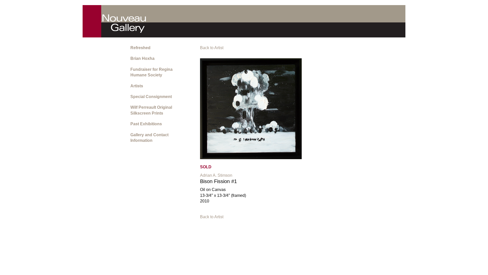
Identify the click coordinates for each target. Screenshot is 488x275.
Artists (136, 86)
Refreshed (140, 48)
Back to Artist (211, 48)
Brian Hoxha (142, 58)
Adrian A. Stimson (216, 175)
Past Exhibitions (146, 124)
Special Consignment (151, 96)
